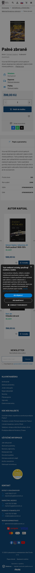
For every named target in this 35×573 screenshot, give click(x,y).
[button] (17, 305)
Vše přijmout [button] (18, 295)
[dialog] (17, 286)
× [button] (31, 267)
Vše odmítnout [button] (18, 300)
